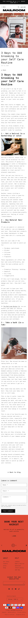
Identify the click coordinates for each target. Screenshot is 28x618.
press (4, 565)
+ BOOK (14, 535)
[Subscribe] (23, 583)
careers (5, 563)
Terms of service (9, 614)
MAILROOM (13, 610)
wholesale (18, 565)
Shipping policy (20, 614)
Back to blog (15, 472)
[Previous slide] (1, 545)
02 (15, 545)
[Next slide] (26, 545)
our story (6, 561)
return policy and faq (19, 568)
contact (17, 561)
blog (4, 567)
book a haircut (19, 563)
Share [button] (4, 70)
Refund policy (12, 612)
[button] (3, 7)
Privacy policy (22, 612)
